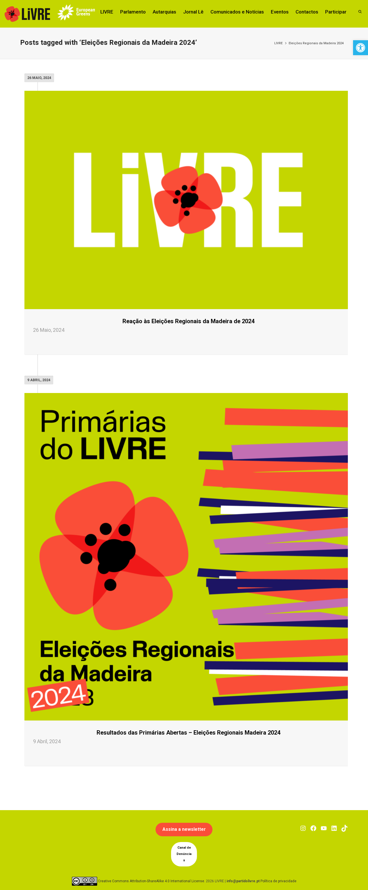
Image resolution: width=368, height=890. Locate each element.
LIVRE (106, 12)
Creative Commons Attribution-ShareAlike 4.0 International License (151, 881)
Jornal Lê (193, 12)
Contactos (307, 12)
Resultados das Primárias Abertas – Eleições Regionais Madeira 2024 (188, 732)
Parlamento (133, 12)
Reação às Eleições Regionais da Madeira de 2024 (188, 321)
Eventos (280, 12)
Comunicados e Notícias (237, 12)
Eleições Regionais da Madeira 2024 (316, 43)
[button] (360, 47)
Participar (335, 12)
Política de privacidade (278, 881)
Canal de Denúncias (184, 854)
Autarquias (164, 12)
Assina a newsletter (184, 829)
